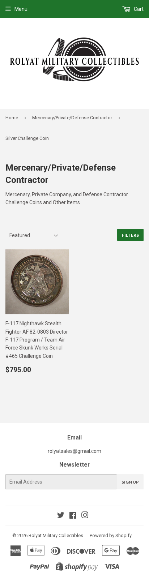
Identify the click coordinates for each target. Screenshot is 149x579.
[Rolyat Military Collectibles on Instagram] (85, 516)
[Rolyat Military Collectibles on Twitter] (60, 516)
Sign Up (130, 482)
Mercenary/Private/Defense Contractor (72, 117)
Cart (138, 9)
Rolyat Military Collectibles (56, 535)
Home (11, 117)
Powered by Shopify (111, 535)
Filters (130, 235)
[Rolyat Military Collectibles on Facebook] (73, 516)
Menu (20, 9)
